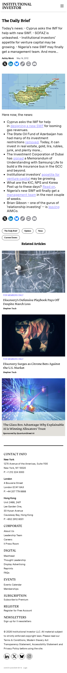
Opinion (27, 231)
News (40, 231)
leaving (54, 207)
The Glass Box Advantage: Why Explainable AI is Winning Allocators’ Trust (33, 427)
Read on (49, 187)
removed (32, 142)
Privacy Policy (11, 648)
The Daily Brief (10, 231)
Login (25, 668)
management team (21, 195)
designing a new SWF (26, 126)
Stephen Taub (9, 308)
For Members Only (13, 295)
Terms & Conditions (15, 640)
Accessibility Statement (45, 644)
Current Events (10, 237)
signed (18, 158)
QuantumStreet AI (25, 433)
